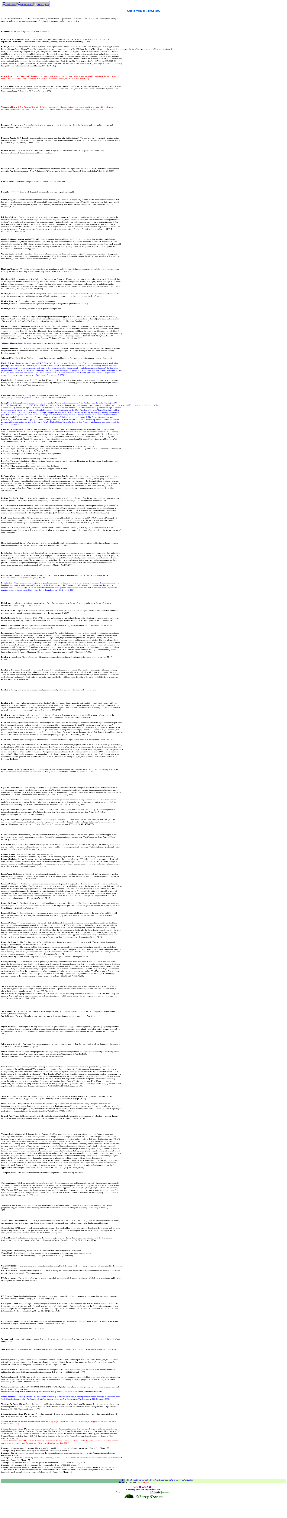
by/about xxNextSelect (180, 1480)
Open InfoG (26, 4)
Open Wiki (10, 4)
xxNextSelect (131, 1480)
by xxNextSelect (151, 1480)
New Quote (43, 4)
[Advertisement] (143, 1509)
